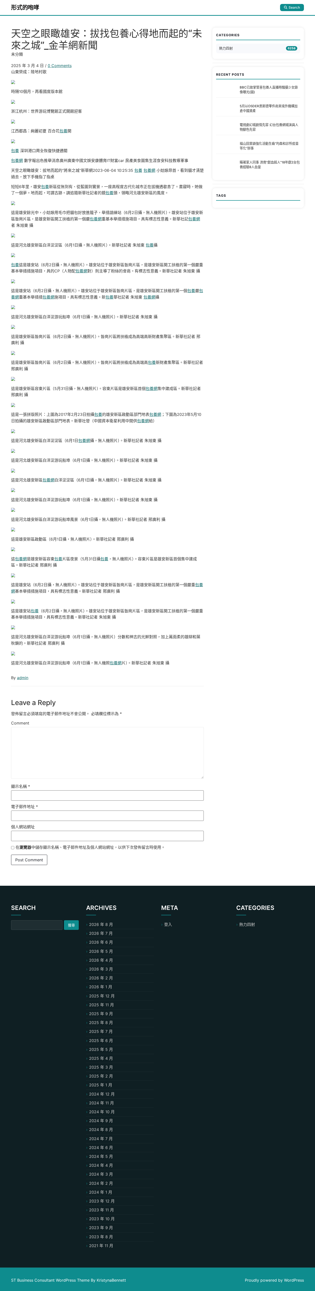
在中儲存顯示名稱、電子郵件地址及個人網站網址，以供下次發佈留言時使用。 (90, 847)
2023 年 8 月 (101, 1236)
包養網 (17, 160)
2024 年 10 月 (102, 1111)
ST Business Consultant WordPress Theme (51, 1280)
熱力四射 (226, 48)
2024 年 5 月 (101, 1156)
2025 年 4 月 (101, 1058)
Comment (20, 723)
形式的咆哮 (25, 7)
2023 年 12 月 (102, 1201)
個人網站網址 (23, 827)
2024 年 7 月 (101, 1138)
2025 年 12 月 (102, 995)
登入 (168, 924)
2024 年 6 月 (101, 1147)
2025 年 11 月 (101, 1004)
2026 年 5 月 (101, 951)
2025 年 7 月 (101, 1031)
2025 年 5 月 (101, 1049)
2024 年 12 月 (102, 1094)
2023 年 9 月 (101, 1227)
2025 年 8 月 (101, 1022)
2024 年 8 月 (101, 1129)
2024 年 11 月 (101, 1102)
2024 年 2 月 (101, 1183)
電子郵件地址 (24, 807)
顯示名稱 (20, 786)
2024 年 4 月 (101, 1165)
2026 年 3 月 (101, 969)
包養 (63, 130)
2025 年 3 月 (101, 1067)
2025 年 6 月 (101, 1040)
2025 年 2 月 (101, 1076)
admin (22, 677)
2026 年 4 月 (101, 960)
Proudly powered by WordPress (274, 1280)
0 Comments (60, 65)
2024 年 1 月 (100, 1192)
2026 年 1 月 (100, 986)
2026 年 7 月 (101, 933)
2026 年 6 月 (101, 942)
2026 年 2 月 (101, 977)
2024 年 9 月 (101, 1120)
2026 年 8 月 (101, 924)
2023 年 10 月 (102, 1218)
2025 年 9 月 (101, 1013)
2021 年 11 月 (101, 1245)
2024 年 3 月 (101, 1174)
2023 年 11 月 (101, 1209)
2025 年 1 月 (100, 1084)
